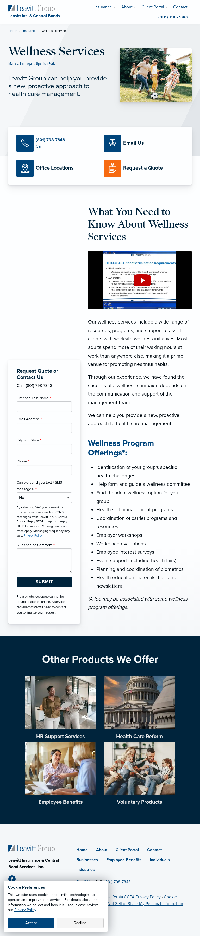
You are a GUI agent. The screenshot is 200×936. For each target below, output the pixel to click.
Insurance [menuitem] (103, 7)
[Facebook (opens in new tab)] (14, 880)
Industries (85, 869)
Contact (154, 850)
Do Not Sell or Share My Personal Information (142, 903)
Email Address (29, 419)
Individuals (160, 859)
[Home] (31, 848)
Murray (13, 64)
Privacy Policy (25, 910)
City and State (29, 440)
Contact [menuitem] (180, 7)
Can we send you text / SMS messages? (39, 485)
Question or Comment (36, 545)
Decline (80, 923)
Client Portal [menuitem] (153, 7)
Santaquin (27, 64)
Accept (31, 923)
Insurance (29, 31)
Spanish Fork (45, 64)
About (101, 850)
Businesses (87, 859)
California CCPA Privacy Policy (133, 897)
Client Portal (127, 850)
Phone (23, 461)
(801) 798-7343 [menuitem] (173, 17)
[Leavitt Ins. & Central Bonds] (31, 8)
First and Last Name (34, 398)
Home (12, 31)
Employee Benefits (123, 859)
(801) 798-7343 (117, 882)
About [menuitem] (127, 7)
